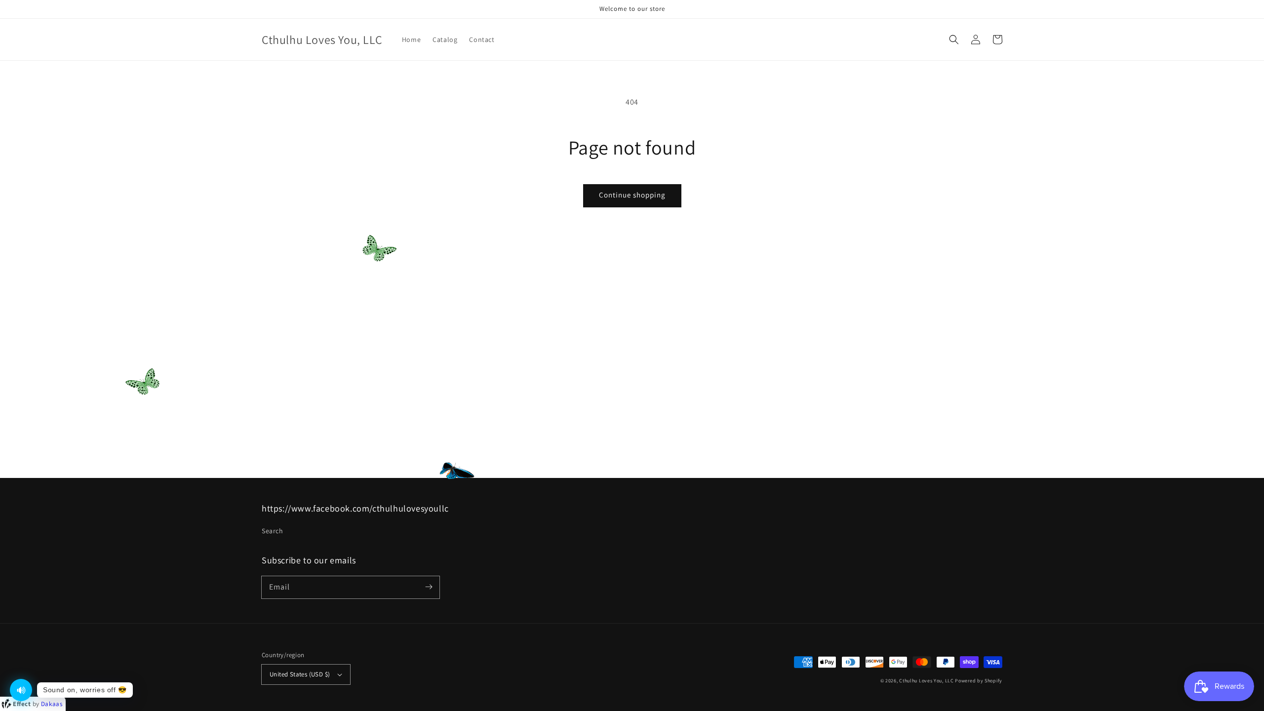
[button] (954, 39)
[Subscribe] (428, 587)
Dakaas (52, 704)
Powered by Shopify (978, 680)
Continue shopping (632, 194)
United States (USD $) (300, 674)
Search (272, 530)
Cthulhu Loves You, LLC (926, 680)
